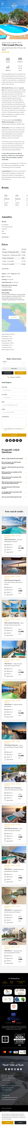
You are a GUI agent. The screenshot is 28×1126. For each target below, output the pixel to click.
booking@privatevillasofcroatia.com (10, 1097)
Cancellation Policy (7, 290)
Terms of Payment (6, 1111)
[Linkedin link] (21, 1069)
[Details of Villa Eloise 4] (14, 895)
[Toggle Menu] (2, 3)
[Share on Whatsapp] (17, 440)
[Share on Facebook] (6, 440)
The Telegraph (4, 982)
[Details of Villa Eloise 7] (14, 936)
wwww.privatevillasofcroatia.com (9, 1099)
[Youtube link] (15, 1069)
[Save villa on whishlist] (25, 45)
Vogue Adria (11, 982)
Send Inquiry (7, 372)
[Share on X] (10, 440)
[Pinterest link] (18, 1069)
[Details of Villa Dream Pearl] (14, 525)
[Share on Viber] (20, 440)
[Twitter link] (12, 1069)
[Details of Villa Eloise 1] (14, 649)
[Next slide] (25, 19)
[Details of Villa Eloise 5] (14, 855)
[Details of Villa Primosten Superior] (14, 566)
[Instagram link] (6, 1069)
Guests (4, 361)
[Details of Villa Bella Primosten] (14, 814)
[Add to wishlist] (23, 519)
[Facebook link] (9, 1069)
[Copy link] (13, 440)
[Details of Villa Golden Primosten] (14, 608)
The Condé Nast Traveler (21, 982)
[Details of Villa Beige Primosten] (14, 730)
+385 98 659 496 (5, 1095)
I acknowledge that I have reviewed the (14, 429)
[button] (24, 525)
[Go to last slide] (2, 19)
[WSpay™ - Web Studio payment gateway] (22, 1052)
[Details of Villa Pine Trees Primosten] (14, 773)
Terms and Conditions (7, 1108)
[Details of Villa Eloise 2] (14, 690)
